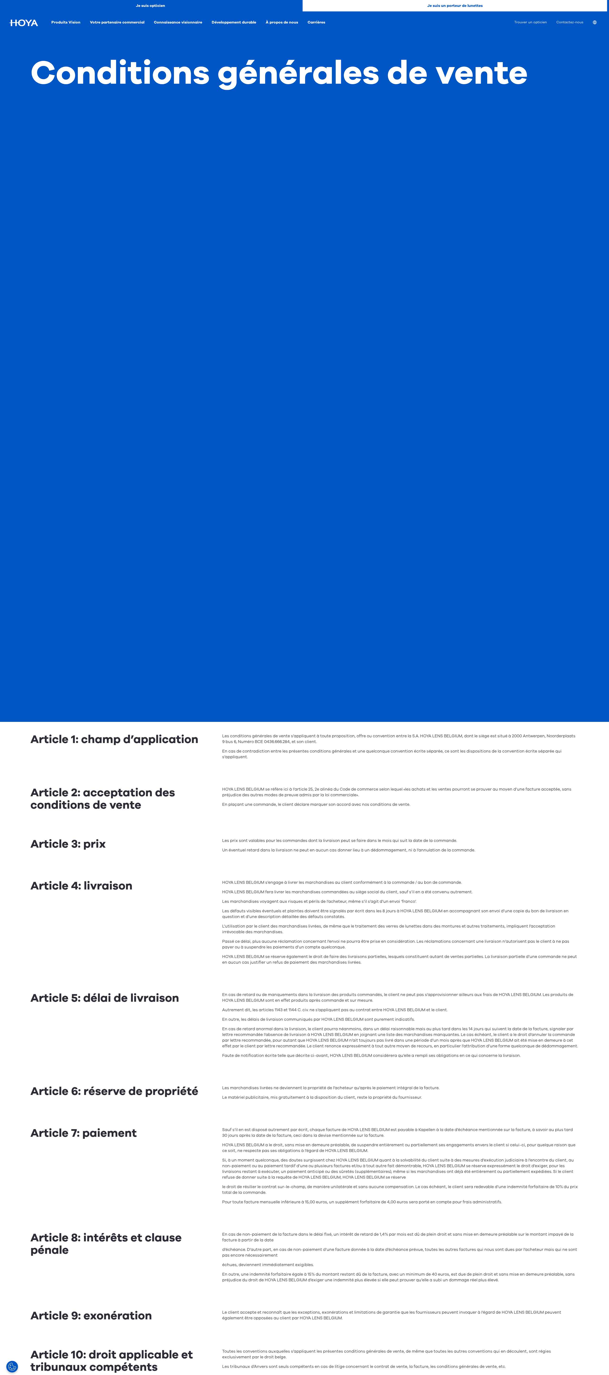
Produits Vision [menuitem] (65, 22)
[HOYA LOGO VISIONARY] (23, 22)
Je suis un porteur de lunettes (455, 5)
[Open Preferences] (12, 1367)
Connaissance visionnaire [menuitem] (178, 22)
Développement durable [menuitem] (234, 22)
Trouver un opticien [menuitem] (530, 22)
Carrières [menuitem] (316, 22)
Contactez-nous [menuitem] (569, 22)
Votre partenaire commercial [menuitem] (117, 22)
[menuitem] (598, 22)
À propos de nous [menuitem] (282, 22)
